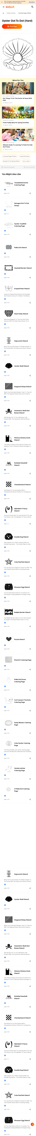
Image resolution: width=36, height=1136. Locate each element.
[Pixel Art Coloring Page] (9, 659)
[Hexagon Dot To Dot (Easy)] (9, 204)
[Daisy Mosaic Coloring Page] (9, 723)
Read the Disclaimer (9, 167)
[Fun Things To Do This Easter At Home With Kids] (18, 88)
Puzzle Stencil (19, 639)
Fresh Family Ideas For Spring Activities (16, 122)
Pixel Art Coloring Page (22, 660)
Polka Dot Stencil (20, 247)
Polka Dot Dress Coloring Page (20, 681)
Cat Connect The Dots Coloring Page (22, 701)
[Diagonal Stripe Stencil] (9, 386)
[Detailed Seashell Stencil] (9, 463)
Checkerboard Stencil (22, 484)
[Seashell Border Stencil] (9, 267)
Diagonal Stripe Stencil (22, 386)
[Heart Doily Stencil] (9, 313)
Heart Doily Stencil (21, 314)
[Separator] (32, 1124)
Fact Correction (30, 167)
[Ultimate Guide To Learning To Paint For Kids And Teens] (18, 138)
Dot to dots (26, 161)
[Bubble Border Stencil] (9, 612)
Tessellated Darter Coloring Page (21, 184)
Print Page (13, 26)
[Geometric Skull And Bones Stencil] (9, 411)
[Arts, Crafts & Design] (5, 190)
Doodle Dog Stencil (21, 537)
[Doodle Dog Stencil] (9, 536)
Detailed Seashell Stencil (20, 464)
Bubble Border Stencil (22, 612)
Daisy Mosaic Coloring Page (22, 724)
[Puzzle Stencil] (9, 639)
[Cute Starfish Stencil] (9, 561)
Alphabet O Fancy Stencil (20, 510)
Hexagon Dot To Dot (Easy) (21, 204)
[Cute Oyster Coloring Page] (9, 744)
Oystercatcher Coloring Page (19, 769)
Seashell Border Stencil (23, 268)
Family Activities (11, 13)
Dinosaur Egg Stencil (22, 587)
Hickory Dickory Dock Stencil (22, 439)
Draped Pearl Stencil (22, 288)
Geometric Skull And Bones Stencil (21, 412)
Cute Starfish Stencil (22, 562)
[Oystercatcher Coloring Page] (9, 769)
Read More (32, 2)
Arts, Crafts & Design (8, 96)
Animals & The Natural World (11, 161)
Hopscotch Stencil (21, 341)
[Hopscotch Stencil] (9, 340)
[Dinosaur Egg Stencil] (9, 587)
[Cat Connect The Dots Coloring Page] (9, 701)
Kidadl (4, 13)
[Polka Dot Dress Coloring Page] (9, 680)
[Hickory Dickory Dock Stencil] (9, 438)
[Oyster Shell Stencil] (9, 365)
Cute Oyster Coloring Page (22, 744)
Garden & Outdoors (8, 120)
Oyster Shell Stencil (21, 366)
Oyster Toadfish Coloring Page (20, 225)
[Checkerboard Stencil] (9, 484)
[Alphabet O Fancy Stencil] (9, 509)
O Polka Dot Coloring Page (21, 790)
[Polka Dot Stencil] (9, 247)
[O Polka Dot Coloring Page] (9, 789)
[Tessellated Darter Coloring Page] (9, 183)
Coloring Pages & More (9, 156)
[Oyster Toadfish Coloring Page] (9, 224)
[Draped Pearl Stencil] (9, 288)
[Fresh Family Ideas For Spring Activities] (18, 112)
